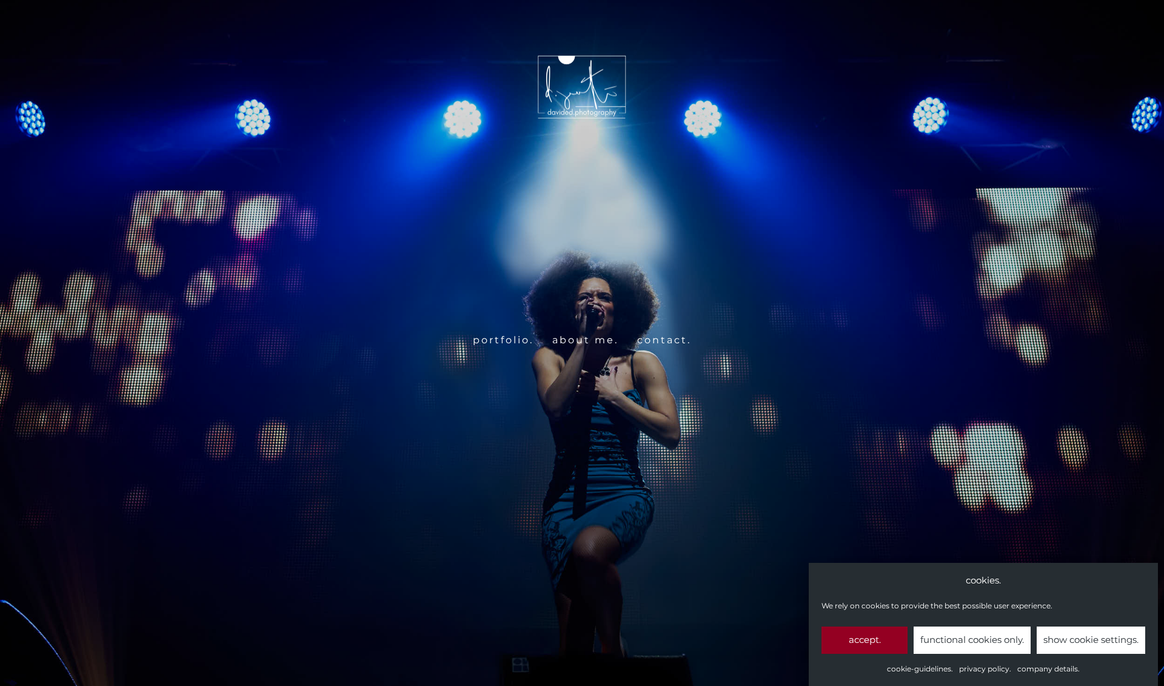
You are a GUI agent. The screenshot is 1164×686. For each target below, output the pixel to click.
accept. (865, 639)
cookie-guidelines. (920, 668)
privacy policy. (985, 668)
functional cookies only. (972, 639)
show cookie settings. (1091, 639)
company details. (1048, 668)
